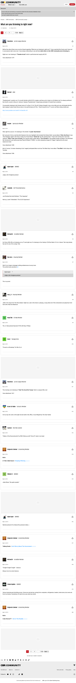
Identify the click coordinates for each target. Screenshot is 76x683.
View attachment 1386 (8, 153)
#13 (72, 432)
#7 (72, 262)
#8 (72, 299)
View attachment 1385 (8, 145)
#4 (72, 171)
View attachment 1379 (8, 57)
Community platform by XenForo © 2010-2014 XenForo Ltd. (28, 680)
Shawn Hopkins (11, 584)
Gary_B (9, 295)
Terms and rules (60, 669)
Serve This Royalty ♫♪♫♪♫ (20, 619)
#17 (72, 543)
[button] (15, 5)
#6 (72, 239)
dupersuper (10, 167)
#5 (72, 193)
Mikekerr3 (10, 474)
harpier (9, 124)
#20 (72, 612)
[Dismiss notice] (73, 12)
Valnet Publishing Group (55, 680)
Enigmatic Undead (12, 449)
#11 (72, 386)
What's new (11, 5)
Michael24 (10, 234)
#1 (72, 46)
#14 (72, 454)
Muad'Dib (9, 318)
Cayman (9, 428)
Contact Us (17, 669)
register (8, 15)
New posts (3, 8)
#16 (72, 521)
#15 (72, 479)
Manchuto (5, 28)
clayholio (9, 188)
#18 (72, 564)
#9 (72, 322)
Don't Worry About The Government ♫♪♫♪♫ (24, 546)
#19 (72, 589)
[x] (17, 267)
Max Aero (9, 257)
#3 (72, 128)
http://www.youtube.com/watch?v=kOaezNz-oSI (15, 110)
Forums (3, 5)
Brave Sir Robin (11, 407)
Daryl (8, 339)
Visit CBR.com (23, 5)
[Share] (72, 41)
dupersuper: (7, 272)
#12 (72, 411)
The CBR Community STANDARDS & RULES (33, 12)
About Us (11, 669)
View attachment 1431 (8, 393)
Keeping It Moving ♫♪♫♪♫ (22, 461)
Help (22, 13)
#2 (72, 97)
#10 (72, 344)
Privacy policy (68, 669)
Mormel (9, 92)
